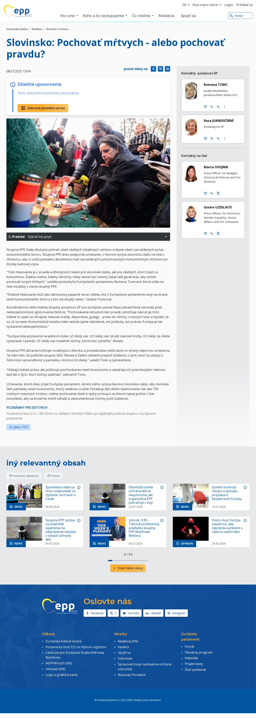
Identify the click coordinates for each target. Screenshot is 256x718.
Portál (189, 646)
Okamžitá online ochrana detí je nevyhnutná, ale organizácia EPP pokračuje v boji (141, 495)
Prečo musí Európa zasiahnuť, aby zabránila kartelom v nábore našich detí (227, 526)
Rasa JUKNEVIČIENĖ (219, 120)
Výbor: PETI (20, 427)
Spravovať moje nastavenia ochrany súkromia (144, 666)
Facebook (97, 613)
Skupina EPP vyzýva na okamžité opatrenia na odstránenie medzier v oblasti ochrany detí (60, 529)
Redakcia (37, 29)
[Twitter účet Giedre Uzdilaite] (218, 233)
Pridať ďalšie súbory (130, 568)
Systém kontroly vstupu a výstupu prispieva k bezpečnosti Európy (227, 493)
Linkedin (155, 613)
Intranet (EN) (55, 669)
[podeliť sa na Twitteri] (160, 68)
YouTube (133, 613)
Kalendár (191, 658)
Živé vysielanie (195, 669)
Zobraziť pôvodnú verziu (46, 108)
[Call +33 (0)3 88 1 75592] (218, 138)
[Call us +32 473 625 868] (211, 193)
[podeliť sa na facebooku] (153, 68)
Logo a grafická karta (62, 675)
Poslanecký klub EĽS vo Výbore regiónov (76, 647)
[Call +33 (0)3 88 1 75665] (218, 106)
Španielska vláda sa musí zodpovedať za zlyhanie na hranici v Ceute (60, 493)
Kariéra (123, 647)
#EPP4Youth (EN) (59, 663)
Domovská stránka (17, 29)
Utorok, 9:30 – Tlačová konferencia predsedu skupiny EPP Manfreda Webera (144, 528)
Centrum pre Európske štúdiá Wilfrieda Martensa (75, 655)
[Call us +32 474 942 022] (211, 233)
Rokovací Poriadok (132, 675)
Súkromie (125, 658)
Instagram (178, 613)
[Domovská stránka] (17, 11)
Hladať (239, 16)
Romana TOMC (216, 84)
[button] (166, 236)
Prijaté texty (194, 664)
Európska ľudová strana (63, 641)
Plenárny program (198, 652)
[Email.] (205, 106)
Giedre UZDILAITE (218, 207)
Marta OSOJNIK (216, 167)
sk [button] (184, 5)
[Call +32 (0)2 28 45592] (211, 138)
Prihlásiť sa (244, 5)
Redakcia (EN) (128, 641)
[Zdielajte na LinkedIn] (167, 68)
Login (228, 5)
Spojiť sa (124, 652)
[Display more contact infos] (224, 106)
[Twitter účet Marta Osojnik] (218, 193)
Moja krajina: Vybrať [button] (205, 5)
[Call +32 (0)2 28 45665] (211, 106)
